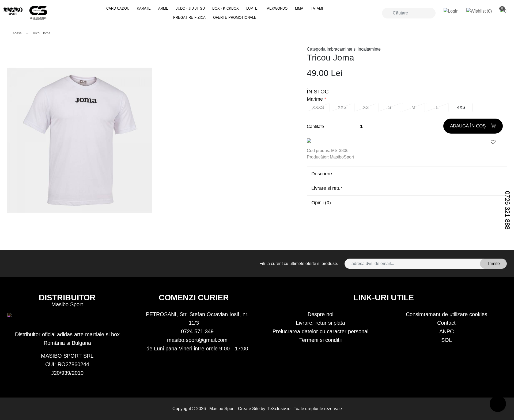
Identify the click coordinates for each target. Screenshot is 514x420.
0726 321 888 (507, 210)
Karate (144, 8)
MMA (299, 8)
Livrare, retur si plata (320, 323)
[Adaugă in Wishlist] (493, 142)
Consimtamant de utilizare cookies (446, 314)
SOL (446, 340)
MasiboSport (342, 157)
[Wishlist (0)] (479, 11)
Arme (163, 8)
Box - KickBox (225, 8)
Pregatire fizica (189, 18)
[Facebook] (14, 263)
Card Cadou (117, 8)
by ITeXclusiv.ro (275, 408)
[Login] (451, 11)
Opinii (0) (321, 202)
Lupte (252, 8)
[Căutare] (386, 13)
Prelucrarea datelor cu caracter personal (320, 331)
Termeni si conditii (320, 340)
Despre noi (320, 314)
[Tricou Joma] (46, 13)
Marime (315, 99)
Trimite (493, 263)
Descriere (321, 173)
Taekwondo (276, 8)
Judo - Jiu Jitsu (190, 8)
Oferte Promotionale (234, 18)
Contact (446, 323)
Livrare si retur (326, 188)
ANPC (446, 331)
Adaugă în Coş (468, 125)
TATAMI (317, 8)
